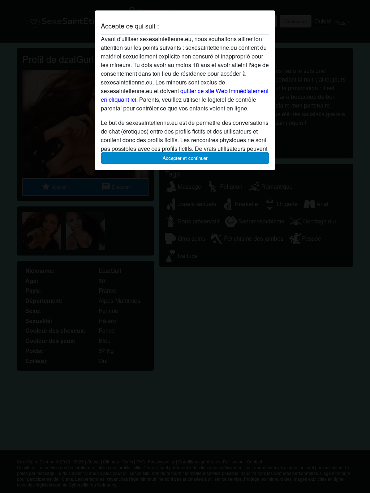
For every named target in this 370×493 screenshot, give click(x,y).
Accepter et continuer (185, 157)
